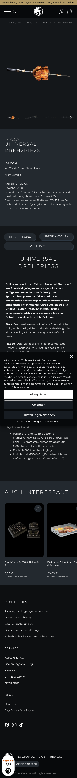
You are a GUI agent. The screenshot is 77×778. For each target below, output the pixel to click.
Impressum (57, 756)
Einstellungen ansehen (38, 415)
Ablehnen (38, 404)
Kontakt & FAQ (14, 657)
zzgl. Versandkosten (31, 168)
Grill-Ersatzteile (15, 676)
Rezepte (10, 670)
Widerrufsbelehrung (18, 617)
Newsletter (12, 682)
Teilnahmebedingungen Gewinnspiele (29, 636)
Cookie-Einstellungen (29, 421)
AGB (42, 756)
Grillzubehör (42, 23)
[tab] (20, 237)
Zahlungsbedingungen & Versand (26, 611)
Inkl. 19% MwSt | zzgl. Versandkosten (16, 576)
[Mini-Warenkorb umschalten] (69, 11)
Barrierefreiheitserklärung (22, 630)
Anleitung (38, 245)
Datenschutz (50, 421)
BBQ (29, 23)
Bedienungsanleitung (19, 664)
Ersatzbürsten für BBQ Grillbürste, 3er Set (22, 563)
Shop (20, 23)
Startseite (9, 23)
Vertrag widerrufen (22, 764)
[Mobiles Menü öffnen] (8, 11)
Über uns (10, 704)
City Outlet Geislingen (19, 710)
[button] (71, 356)
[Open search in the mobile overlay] (15, 11)
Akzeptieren (38, 394)
